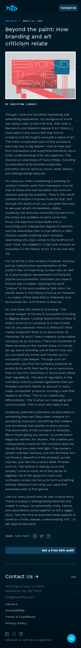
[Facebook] (7, 634)
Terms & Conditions (20, 617)
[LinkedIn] (21, 634)
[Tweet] (41, 536)
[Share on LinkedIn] (48, 536)
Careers (11, 604)
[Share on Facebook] (35, 536)
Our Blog (11, 20)
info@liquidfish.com (19, 597)
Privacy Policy (16, 623)
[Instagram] (14, 634)
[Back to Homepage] (11, 8)
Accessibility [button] (15, 610)
